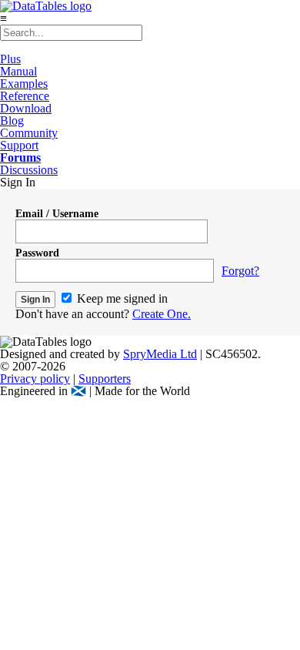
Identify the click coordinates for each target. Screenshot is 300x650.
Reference (24, 95)
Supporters (104, 378)
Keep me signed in (121, 298)
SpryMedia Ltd (160, 353)
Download (26, 108)
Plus (10, 58)
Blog (12, 120)
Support (19, 145)
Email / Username (56, 213)
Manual (18, 71)
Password (37, 253)
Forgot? (240, 270)
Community (29, 132)
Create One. (161, 313)
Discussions (29, 169)
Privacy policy (35, 378)
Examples (24, 83)
